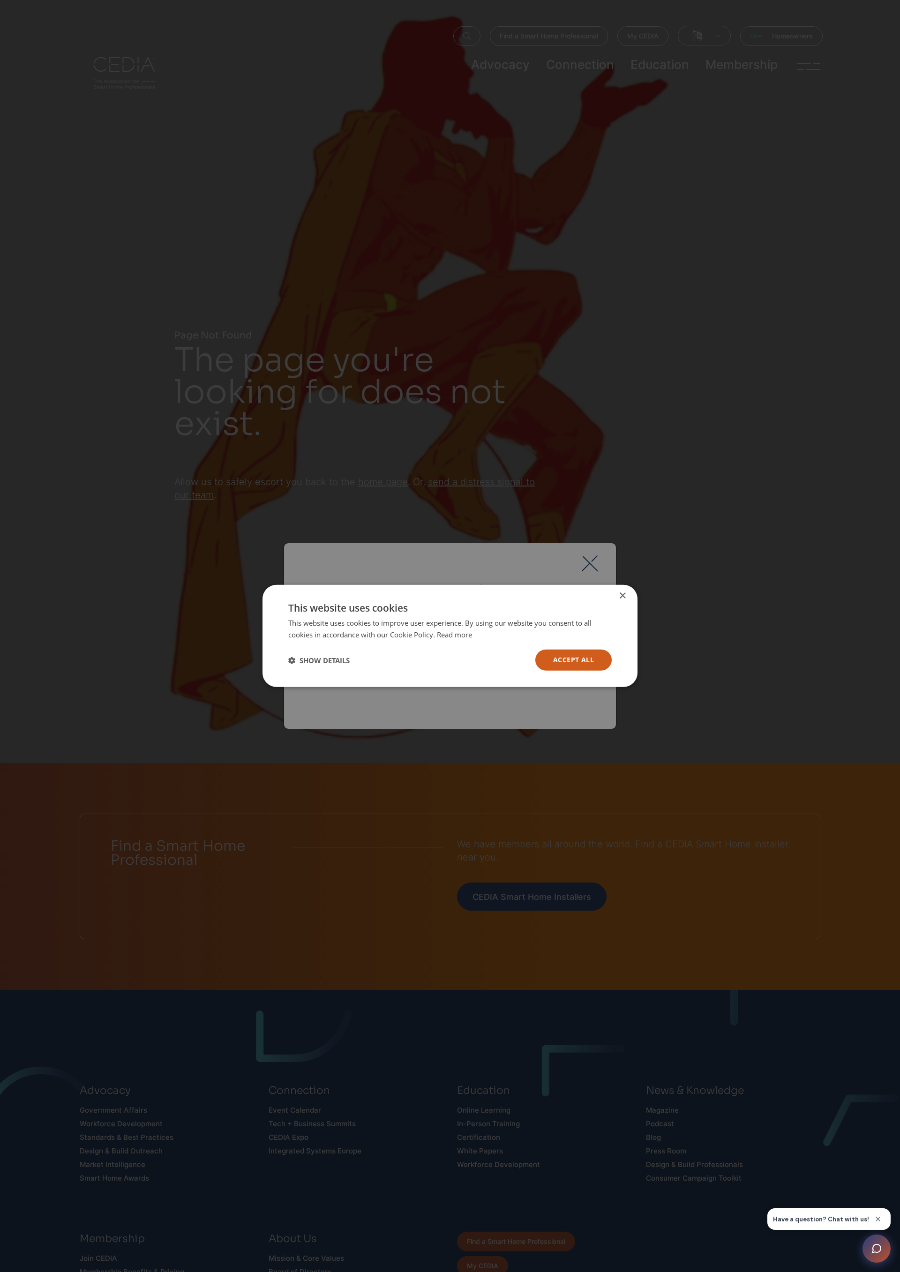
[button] (319, 660)
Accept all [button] (573, 660)
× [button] (622, 595)
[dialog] (450, 636)
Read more (454, 634)
